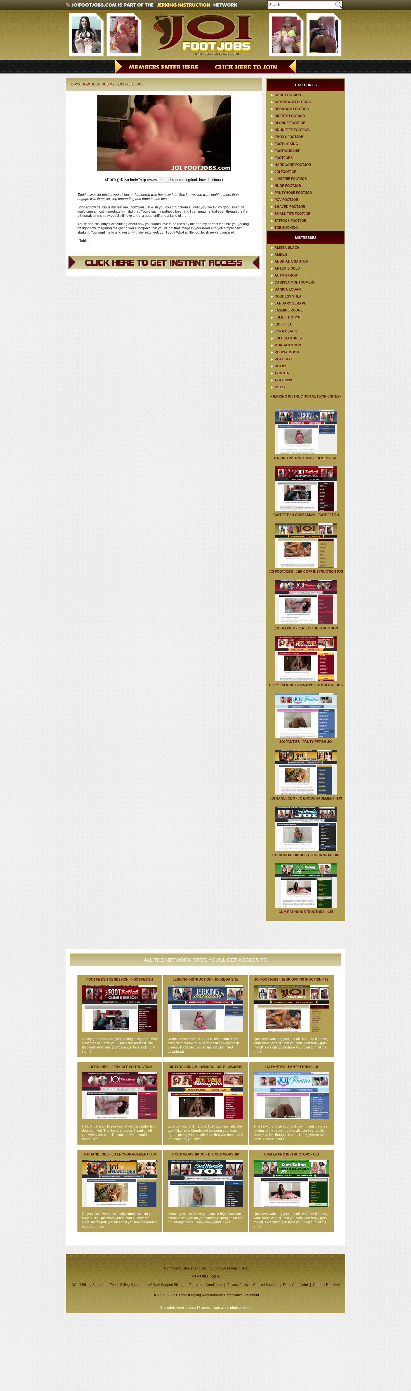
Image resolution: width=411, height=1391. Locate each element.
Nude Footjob (288, 186)
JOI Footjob (286, 172)
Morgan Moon (288, 345)
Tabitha (282, 373)
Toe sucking (286, 228)
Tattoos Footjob (290, 221)
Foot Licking (286, 144)
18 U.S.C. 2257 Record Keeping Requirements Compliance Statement (205, 1295)
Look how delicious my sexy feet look (107, 84)
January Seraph (290, 303)
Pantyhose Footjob (293, 193)
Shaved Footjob (290, 207)
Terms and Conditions (205, 1285)
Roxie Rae (284, 359)
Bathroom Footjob (293, 102)
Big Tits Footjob (290, 116)
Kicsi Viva (283, 324)
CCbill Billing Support (88, 1285)
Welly (280, 387)
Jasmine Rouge (289, 310)
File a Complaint (295, 1285)
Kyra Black (286, 331)
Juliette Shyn (288, 317)
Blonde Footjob (290, 123)
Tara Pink (284, 380)
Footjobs (284, 158)
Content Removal (326, 1285)
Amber (281, 254)
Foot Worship (287, 151)
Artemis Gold (287, 268)
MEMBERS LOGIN (206, 1277)
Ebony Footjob (289, 137)
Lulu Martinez (288, 338)
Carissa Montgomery (295, 282)
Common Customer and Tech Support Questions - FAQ (205, 1268)
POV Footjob (286, 200)
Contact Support (265, 1285)
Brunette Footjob (292, 130)
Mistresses (305, 238)
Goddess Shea (288, 296)
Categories (306, 85)
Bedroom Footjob (292, 109)
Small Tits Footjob (293, 214)
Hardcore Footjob (293, 165)
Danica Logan (288, 289)
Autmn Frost (287, 275)
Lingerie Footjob (291, 179)
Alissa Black (287, 247)
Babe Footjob (288, 95)
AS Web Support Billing (165, 1285)
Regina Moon (287, 352)
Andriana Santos (291, 261)
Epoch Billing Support (126, 1285)
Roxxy (280, 366)
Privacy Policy (238, 1285)
